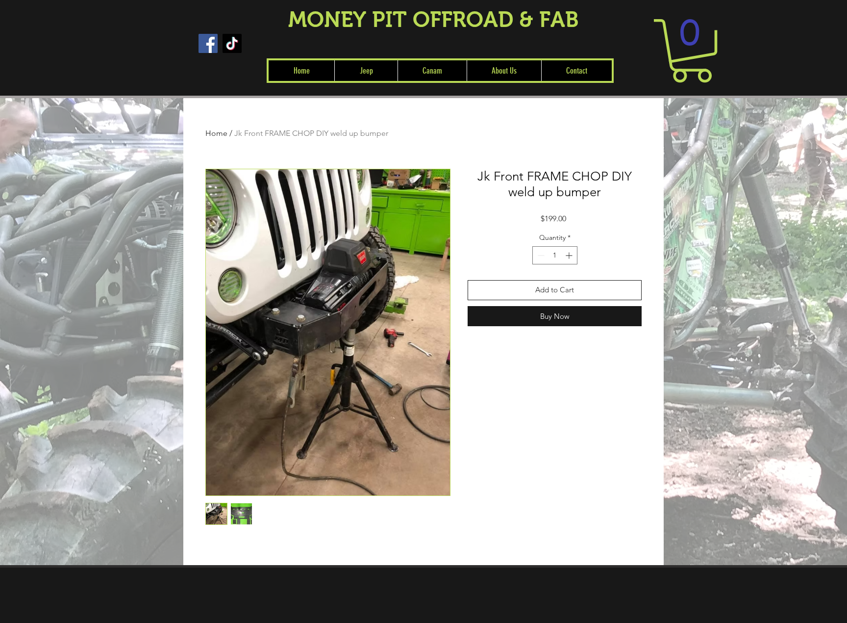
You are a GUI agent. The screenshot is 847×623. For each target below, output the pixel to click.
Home (216, 133)
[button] (366, 70)
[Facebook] (208, 43)
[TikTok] (232, 43)
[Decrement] (540, 255)
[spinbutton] (555, 255)
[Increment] (570, 255)
